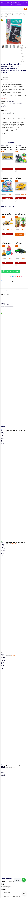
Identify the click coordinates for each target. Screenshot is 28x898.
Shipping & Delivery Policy (7, 306)
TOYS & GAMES (7, 13)
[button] (24, 21)
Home (2, 13)
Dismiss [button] (19, 4)
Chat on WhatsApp (12, 271)
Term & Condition (5, 304)
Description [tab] (6, 118)
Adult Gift (6, 103)
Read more (19, 234)
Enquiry (3, 303)
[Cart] (24, 893)
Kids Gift (10, 105)
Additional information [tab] (17, 118)
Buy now (7, 168)
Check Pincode (4, 79)
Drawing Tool (12, 103)
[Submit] (25, 9)
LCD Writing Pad (17, 105)
